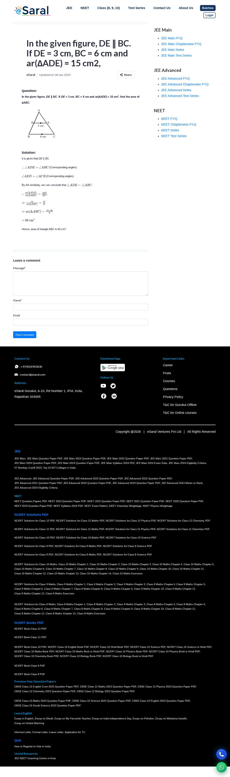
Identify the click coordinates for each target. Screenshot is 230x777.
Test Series (136, 8)
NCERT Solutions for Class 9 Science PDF (127, 546)
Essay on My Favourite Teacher (72, 718)
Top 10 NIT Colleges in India (59, 467)
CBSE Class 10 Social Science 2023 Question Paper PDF (47, 705)
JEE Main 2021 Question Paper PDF (171, 458)
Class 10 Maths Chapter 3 (136, 564)
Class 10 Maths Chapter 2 (104, 564)
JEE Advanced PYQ (175, 78)
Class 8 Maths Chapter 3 (131, 604)
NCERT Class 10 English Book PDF (68, 646)
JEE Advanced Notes (176, 90)
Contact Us (162, 8)
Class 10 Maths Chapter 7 (60, 568)
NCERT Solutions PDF (31, 514)
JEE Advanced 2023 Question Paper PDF (99, 478)
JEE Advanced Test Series (180, 96)
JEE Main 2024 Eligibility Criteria (187, 463)
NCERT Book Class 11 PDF (30, 637)
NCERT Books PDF (29, 623)
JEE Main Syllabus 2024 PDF (118, 463)
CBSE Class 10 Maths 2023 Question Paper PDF (42, 700)
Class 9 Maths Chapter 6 (28, 588)
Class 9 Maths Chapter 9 (118, 588)
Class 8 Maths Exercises (91, 613)
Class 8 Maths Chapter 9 (118, 608)
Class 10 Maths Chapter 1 (73, 564)
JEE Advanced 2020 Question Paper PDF (87, 483)
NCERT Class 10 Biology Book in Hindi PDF (128, 656)
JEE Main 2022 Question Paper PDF (128, 458)
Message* (19, 268)
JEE (69, 8)
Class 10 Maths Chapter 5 (198, 564)
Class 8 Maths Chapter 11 (180, 608)
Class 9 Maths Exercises (60, 593)
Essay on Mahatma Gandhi (171, 718)
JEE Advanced (22, 478)
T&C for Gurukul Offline (180, 405)
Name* (17, 300)
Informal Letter (22, 732)
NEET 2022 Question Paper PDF (106, 501)
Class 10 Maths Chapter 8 (92, 568)
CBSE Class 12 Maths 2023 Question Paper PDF (108, 686)
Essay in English (23, 718)
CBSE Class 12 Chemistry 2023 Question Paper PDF (44, 691)
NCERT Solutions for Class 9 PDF (33, 546)
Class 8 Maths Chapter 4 (161, 604)
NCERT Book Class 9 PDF (29, 665)
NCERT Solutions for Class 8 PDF (33, 554)
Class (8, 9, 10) (108, 8)
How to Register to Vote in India (32, 746)
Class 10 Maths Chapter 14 (95, 573)
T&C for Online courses (180, 413)
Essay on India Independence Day (111, 718)
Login (209, 15)
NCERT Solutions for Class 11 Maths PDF (80, 529)
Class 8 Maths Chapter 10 (149, 608)
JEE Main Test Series (176, 55)
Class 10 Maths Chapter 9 (123, 568)
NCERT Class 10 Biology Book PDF (80, 656)
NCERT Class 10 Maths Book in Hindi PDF (80, 651)
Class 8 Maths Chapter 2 (101, 604)
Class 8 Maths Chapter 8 (88, 608)
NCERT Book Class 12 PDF (30, 628)
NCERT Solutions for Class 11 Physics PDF (130, 529)
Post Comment (24, 334)
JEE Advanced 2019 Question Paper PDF (136, 483)
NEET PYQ (169, 119)
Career (168, 365)
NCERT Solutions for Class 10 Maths (35, 564)
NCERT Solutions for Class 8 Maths (35, 604)
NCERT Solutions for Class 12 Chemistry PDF (183, 520)
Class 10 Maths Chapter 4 (167, 564)
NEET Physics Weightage (157, 505)
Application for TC (75, 732)
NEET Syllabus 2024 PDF (68, 505)
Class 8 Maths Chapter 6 (28, 608)
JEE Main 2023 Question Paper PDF (84, 458)
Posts (167, 373)
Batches (207, 8)
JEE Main (20, 458)
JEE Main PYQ (172, 38)
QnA (17, 740)
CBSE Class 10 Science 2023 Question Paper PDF (101, 700)
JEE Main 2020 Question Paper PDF (35, 463)
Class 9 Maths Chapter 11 (180, 588)
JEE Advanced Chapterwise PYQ (185, 84)
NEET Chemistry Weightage (125, 505)
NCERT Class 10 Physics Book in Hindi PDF (174, 651)
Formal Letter (40, 732)
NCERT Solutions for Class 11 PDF (34, 529)
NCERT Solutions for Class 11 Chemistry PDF (183, 529)
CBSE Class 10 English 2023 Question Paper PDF (161, 700)
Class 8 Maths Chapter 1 (71, 604)
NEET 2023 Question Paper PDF (67, 501)
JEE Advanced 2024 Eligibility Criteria (36, 487)
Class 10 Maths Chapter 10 (155, 568)
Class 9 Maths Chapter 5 (190, 584)
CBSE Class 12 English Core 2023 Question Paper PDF (46, 686)
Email (16, 315)
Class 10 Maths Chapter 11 (188, 568)
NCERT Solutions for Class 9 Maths (35, 584)
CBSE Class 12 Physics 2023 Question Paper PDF (167, 686)
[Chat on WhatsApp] (221, 767)
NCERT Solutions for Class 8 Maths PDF (78, 554)
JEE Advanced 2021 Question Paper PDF (38, 483)
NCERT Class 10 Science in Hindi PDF (189, 646)
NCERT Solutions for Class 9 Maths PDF (78, 546)
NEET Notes (170, 130)
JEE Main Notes (172, 50)
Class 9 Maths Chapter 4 (161, 584)
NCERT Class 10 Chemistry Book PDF (36, 656)
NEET (84, 8)
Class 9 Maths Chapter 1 (71, 584)
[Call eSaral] (221, 754)
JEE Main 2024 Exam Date (151, 463)
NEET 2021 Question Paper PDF (145, 501)
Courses (169, 381)
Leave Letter (56, 732)
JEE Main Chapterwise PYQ (181, 44)
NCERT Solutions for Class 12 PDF (34, 520)
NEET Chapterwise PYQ (178, 124)
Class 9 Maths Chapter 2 (101, 584)
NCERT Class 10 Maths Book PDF (34, 651)
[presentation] (35, 167)
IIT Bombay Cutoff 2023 (28, 467)
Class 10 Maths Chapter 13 (62, 573)
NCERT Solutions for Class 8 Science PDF (127, 554)
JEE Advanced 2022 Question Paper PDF (148, 478)
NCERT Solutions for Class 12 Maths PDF (80, 520)
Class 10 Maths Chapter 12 (30, 573)
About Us (186, 8)
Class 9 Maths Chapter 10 (149, 588)
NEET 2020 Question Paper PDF (184, 501)
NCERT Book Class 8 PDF (29, 674)
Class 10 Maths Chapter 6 (29, 568)
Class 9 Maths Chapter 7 (58, 588)
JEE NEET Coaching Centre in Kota (35, 758)
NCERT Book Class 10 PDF (30, 646)
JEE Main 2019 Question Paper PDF (79, 463)
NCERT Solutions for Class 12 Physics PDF (131, 520)
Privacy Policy (173, 397)
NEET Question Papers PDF (30, 501)
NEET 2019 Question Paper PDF (33, 505)
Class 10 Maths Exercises (127, 573)
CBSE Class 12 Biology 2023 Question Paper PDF (106, 691)
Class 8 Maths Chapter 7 (58, 608)
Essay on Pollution (143, 718)
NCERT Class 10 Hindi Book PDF (109, 646)
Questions (170, 389)
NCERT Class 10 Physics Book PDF (127, 651)
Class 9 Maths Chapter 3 (131, 584)
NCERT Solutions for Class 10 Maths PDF (80, 537)
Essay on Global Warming (29, 723)
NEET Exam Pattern (96, 505)
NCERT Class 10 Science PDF (147, 646)
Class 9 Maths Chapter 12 (29, 593)
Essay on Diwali (44, 718)
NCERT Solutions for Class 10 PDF (34, 537)
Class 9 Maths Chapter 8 (88, 588)
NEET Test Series (174, 136)
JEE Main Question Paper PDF (44, 458)
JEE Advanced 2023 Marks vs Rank (182, 483)
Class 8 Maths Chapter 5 (190, 604)
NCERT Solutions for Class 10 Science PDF (131, 537)
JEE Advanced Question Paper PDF (53, 478)
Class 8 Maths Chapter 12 (29, 613)
